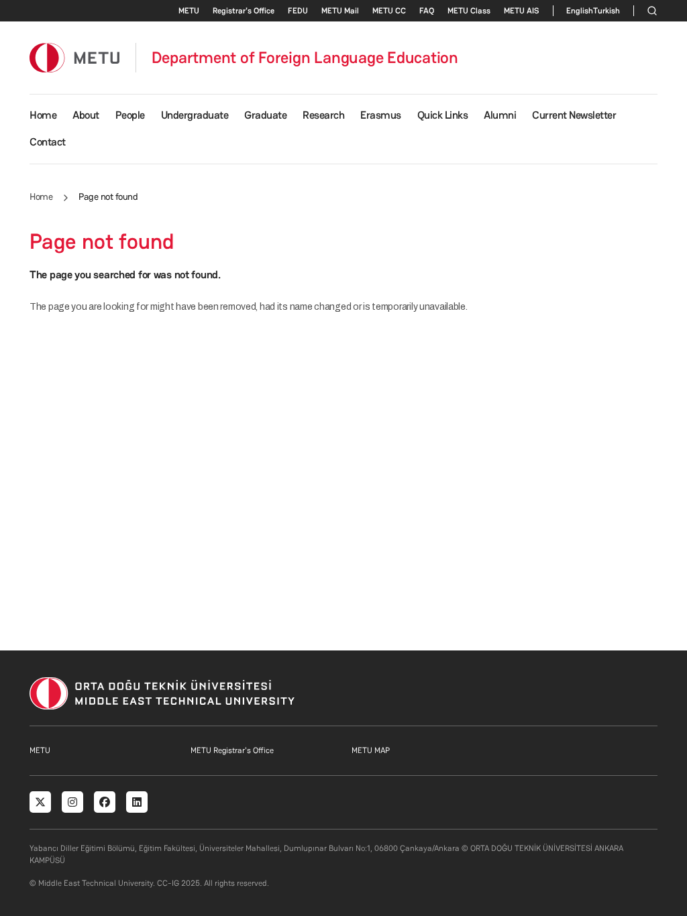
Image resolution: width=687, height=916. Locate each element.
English (579, 10)
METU (188, 10)
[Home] (74, 57)
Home (43, 115)
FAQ (426, 10)
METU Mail (340, 10)
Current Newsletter (574, 115)
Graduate (265, 115)
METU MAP (371, 750)
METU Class (468, 10)
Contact (48, 142)
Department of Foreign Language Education (305, 58)
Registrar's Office (243, 10)
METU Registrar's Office (232, 750)
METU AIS (521, 10)
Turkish (606, 10)
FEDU (298, 10)
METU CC (389, 10)
